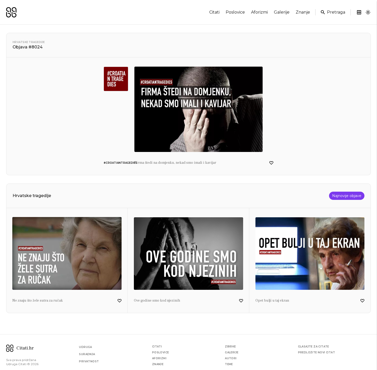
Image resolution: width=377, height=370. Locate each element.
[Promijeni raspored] (359, 12)
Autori (230, 358)
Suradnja (87, 354)
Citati (157, 346)
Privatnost (89, 361)
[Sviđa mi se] (271, 163)
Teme (229, 364)
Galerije (231, 352)
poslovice (235, 12)
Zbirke (230, 346)
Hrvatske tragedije (29, 42)
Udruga (85, 347)
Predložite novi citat (316, 352)
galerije (282, 12)
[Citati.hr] (11, 12)
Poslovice (160, 352)
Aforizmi (159, 358)
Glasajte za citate (313, 346)
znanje (303, 12)
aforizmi (259, 12)
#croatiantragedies (120, 163)
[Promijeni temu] (368, 12)
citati (214, 12)
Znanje (157, 364)
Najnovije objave (346, 195)
